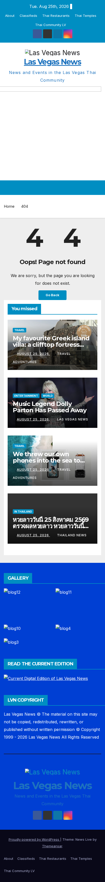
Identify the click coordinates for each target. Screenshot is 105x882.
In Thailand (23, 511)
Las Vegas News (52, 62)
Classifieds (28, 16)
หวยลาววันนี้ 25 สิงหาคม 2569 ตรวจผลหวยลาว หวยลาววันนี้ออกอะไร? (51, 526)
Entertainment (26, 395)
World (48, 395)
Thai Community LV (50, 25)
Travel (19, 330)
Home (9, 206)
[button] (87, 187)
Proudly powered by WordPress (34, 839)
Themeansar (52, 846)
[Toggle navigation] (97, 187)
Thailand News (72, 535)
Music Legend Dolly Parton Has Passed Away (49, 407)
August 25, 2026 (33, 354)
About (10, 16)
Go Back (52, 295)
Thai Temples (85, 16)
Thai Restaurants (56, 16)
